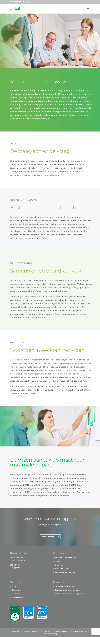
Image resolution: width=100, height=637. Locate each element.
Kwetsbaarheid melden (65, 572)
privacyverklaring (49, 634)
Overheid (16, 594)
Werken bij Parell (62, 568)
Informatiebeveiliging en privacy (69, 594)
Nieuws (58, 561)
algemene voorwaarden (72, 631)
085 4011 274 (15, 565)
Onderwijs (16, 590)
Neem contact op (50, 536)
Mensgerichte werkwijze (66, 557)
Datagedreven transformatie (67, 590)
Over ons (59, 565)
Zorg (14, 586)
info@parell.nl (16, 568)
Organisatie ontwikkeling (66, 586)
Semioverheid (18, 598)
